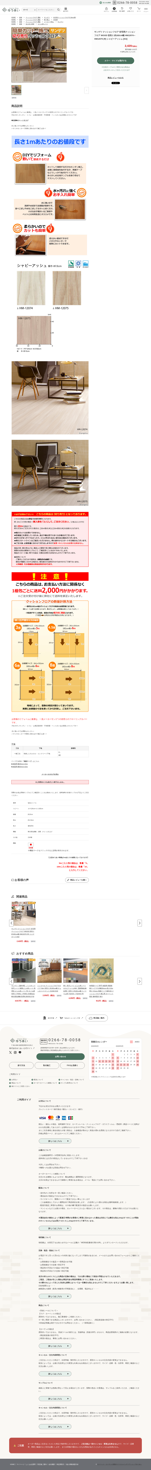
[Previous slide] (11, 923)
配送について (38, 1079)
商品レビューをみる (116, 78)
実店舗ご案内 (98, 1018)
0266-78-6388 (57, 1043)
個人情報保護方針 (72, 1464)
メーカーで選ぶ (49, 22)
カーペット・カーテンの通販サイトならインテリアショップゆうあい (119, 1464)
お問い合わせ (60, 1056)
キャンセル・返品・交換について (72, 1079)
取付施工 (47, 1065)
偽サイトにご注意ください (20, 1086)
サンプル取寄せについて (69, 1083)
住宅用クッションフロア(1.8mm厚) (64, 17)
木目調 (55, 20)
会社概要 (52, 1464)
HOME (13, 17)
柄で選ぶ (47, 20)
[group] (23, 922)
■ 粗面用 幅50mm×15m (19, 767)
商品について (16, 1083)
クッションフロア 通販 (33, 17)
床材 (20, 17)
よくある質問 (30, 1464)
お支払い (14, 1079)
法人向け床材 (30, 24)
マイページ (20, 1464)
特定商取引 (60, 1464)
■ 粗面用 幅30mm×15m (19, 764)
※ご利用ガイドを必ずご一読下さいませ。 (50, 782)
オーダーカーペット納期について (45, 1083)
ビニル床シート (43, 24)
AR (59, 755)
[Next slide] (139, 923)
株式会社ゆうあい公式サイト (20, 1048)
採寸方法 (21, 1065)
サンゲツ (47, 17)
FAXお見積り (72, 1065)
